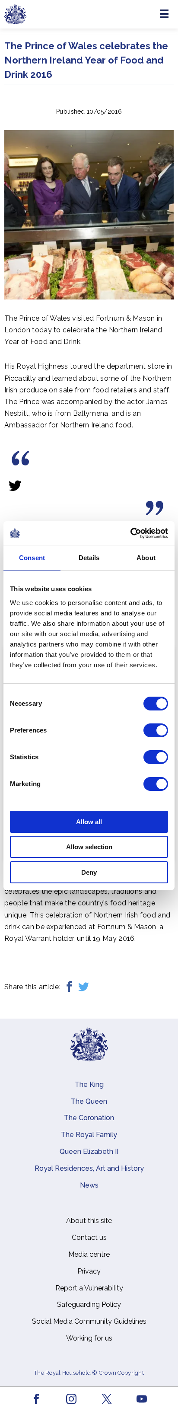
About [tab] (146, 557)
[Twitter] (83, 987)
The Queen (89, 1101)
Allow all (89, 821)
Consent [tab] (32, 557)
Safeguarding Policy (89, 1304)
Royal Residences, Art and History (89, 1168)
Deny (89, 872)
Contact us (89, 1237)
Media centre (89, 1254)
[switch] (155, 730)
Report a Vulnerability (89, 1288)
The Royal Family (89, 1135)
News (89, 1185)
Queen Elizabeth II (89, 1151)
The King (89, 1084)
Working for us (89, 1338)
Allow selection (89, 846)
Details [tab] (89, 557)
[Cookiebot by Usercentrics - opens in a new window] (130, 533)
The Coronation (89, 1118)
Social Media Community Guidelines (89, 1321)
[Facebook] (69, 987)
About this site (89, 1221)
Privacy (89, 1271)
